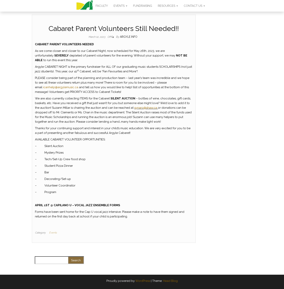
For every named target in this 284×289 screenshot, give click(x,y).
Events (53, 232)
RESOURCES (167, 6)
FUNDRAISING (142, 6)
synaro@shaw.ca (145, 107)
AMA (84, 6)
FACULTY (102, 6)
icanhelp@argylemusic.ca (60, 87)
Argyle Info (128, 36)
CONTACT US (193, 6)
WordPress (142, 281)
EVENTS (119, 6)
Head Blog (170, 281)
